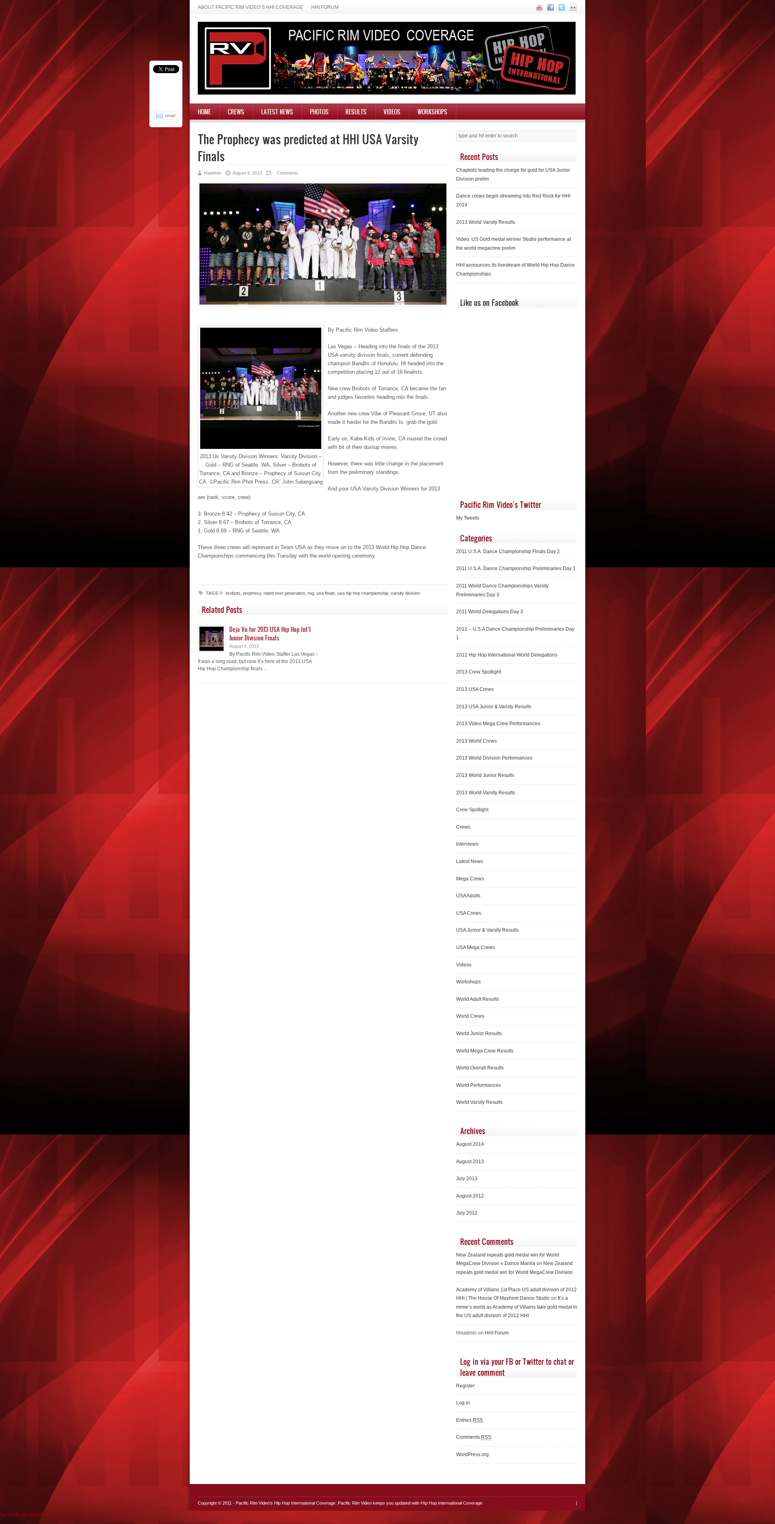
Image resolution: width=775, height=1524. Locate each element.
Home (204, 111)
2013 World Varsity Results (485, 222)
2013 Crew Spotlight (478, 672)
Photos (319, 111)
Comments (287, 173)
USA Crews (468, 913)
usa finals (325, 593)
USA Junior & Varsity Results (487, 930)
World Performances (478, 1085)
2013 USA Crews (475, 689)
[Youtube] (538, 10)
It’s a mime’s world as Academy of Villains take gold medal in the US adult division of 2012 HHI (516, 1306)
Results (356, 111)
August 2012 (470, 1196)
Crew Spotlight (472, 810)
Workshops (432, 111)
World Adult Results (477, 999)
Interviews (467, 844)
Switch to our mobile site (26, 1515)
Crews (236, 111)
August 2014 (470, 1144)
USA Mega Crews (475, 947)
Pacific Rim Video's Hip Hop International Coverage (285, 1503)
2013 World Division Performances (494, 758)
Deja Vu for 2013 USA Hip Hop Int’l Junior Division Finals (270, 633)
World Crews (470, 1016)
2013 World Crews (476, 741)
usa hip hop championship (362, 593)
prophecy (252, 593)
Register (465, 1386)
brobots (233, 593)
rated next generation (284, 593)
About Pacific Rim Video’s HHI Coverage (250, 7)
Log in (463, 1403)
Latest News (277, 111)
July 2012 (467, 1213)
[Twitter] (561, 10)
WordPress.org (472, 1454)
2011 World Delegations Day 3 (489, 612)
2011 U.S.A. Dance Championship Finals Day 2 (508, 551)
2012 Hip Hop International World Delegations (506, 655)
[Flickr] (572, 10)
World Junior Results (479, 1033)
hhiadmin (212, 173)
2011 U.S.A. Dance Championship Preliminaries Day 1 (516, 568)
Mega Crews (470, 879)
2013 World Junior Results (485, 775)
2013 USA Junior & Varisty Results (493, 706)
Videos (391, 111)
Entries (469, 1420)
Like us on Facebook (489, 302)
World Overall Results (480, 1068)
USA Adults (468, 896)
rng (311, 593)
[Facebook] (550, 10)
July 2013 (467, 1178)
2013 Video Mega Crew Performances (498, 723)
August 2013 (470, 1161)
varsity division (405, 593)
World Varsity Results (479, 1102)
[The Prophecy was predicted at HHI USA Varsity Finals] (323, 304)
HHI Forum (325, 7)
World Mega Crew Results (484, 1051)
